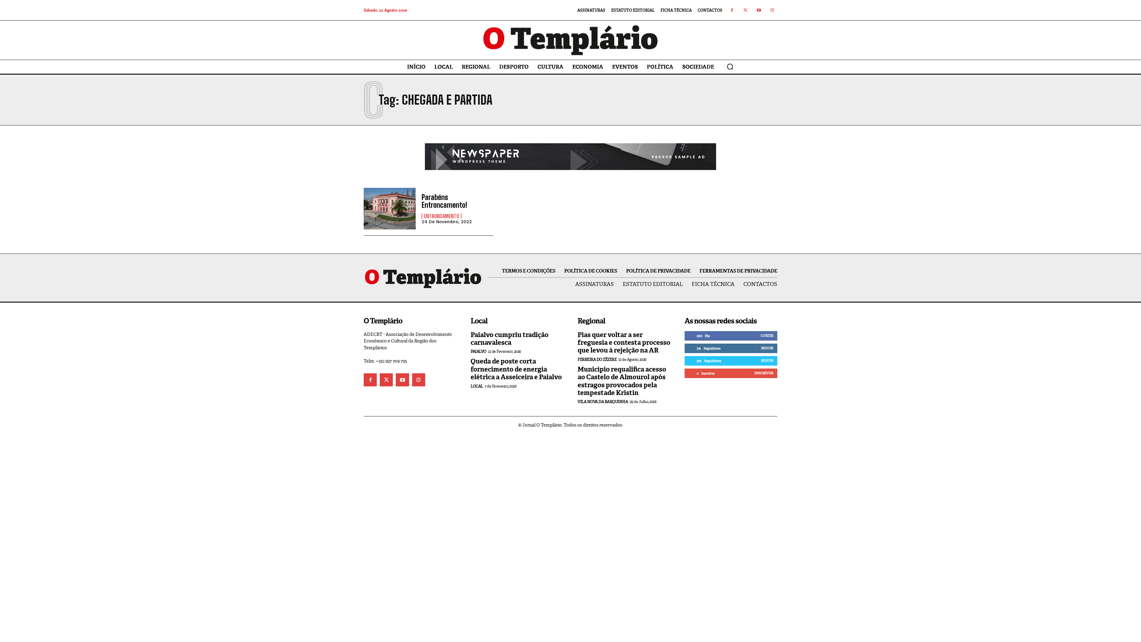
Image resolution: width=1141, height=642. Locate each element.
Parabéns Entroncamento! (444, 201)
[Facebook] (732, 10)
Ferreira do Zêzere (597, 359)
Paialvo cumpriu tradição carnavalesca (510, 339)
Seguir (767, 348)
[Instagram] (772, 10)
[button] (730, 66)
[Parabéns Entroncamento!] (390, 208)
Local (477, 386)
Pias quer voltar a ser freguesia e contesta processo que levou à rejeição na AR (624, 343)
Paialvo (478, 351)
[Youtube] (759, 10)
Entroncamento (441, 216)
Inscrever (763, 373)
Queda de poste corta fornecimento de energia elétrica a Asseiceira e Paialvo (516, 369)
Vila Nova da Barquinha (603, 401)
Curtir (767, 335)
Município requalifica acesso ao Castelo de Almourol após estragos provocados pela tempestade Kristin (622, 381)
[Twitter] (745, 10)
